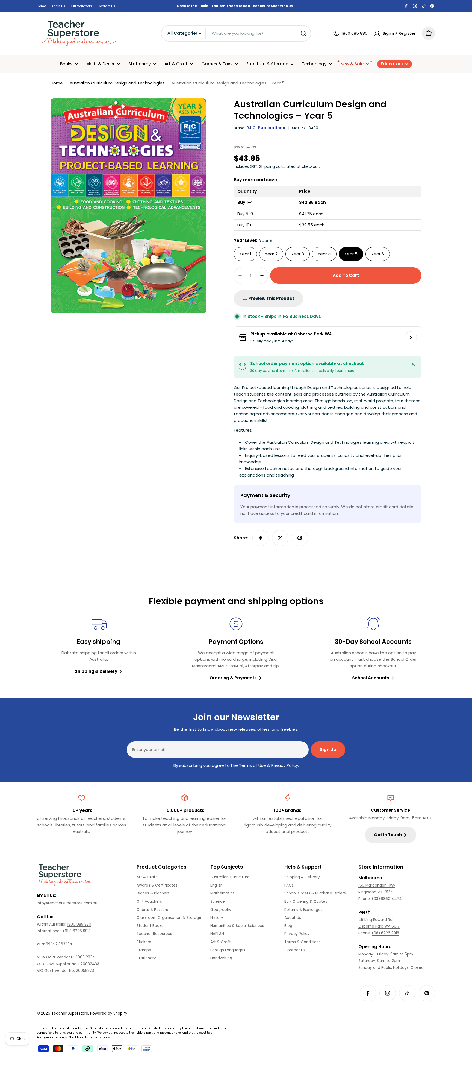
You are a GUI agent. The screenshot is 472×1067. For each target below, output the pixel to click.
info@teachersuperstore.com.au (67, 903)
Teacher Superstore (69, 1013)
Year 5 (351, 254)
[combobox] (236, 33)
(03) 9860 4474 (387, 898)
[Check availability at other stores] (411, 337)
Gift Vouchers (81, 6)
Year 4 (324, 254)
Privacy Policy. (285, 765)
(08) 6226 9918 (385, 933)
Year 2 (271, 254)
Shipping (267, 166)
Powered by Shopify (108, 1013)
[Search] (303, 33)
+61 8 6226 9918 (76, 931)
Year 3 (297, 254)
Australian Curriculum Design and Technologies (117, 83)
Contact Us (106, 6)
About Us (58, 6)
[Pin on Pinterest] (300, 538)
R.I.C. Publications (265, 128)
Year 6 (377, 254)
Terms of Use (252, 765)
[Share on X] (280, 538)
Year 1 (245, 254)
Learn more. (345, 370)
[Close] (413, 364)
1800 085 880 (79, 924)
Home (41, 6)
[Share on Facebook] (260, 538)
